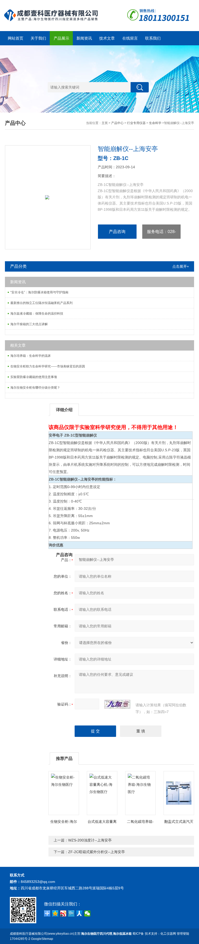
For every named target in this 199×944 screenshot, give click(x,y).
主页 (105, 123)
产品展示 (61, 38)
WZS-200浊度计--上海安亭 (90, 840)
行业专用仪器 (136, 123)
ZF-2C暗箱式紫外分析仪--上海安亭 (96, 852)
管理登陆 (183, 933)
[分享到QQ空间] (55, 913)
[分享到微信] (87, 913)
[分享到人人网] (79, 913)
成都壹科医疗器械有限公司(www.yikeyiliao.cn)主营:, (71, 933)
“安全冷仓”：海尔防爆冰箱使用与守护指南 (39, 292)
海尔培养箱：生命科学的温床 (30, 356)
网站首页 (15, 38)
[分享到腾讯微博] (71, 913)
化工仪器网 (168, 933)
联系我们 (153, 38)
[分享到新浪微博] (63, 913)
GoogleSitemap (42, 939)
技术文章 (107, 38)
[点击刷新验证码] (117, 704)
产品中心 (117, 123)
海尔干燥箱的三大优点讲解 (29, 324)
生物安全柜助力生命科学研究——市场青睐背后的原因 (47, 366)
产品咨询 (117, 231)
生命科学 (155, 123)
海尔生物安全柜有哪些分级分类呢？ (35, 387)
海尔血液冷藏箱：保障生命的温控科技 (36, 313)
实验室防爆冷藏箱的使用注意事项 (33, 377)
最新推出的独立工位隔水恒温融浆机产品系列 (41, 303)
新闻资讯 (84, 38)
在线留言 (130, 38)
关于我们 (38, 38)
